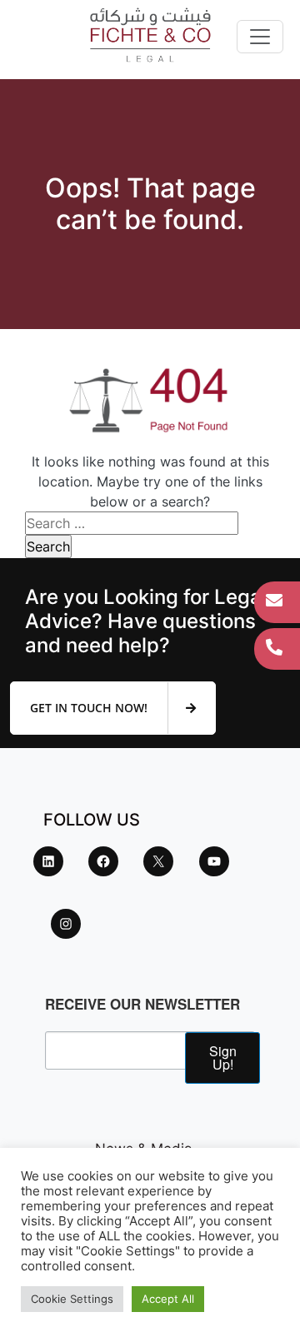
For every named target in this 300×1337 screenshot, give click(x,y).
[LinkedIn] (48, 861)
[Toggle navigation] (260, 36)
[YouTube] (214, 861)
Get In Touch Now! (90, 708)
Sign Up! (223, 1057)
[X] (158, 861)
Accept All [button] (168, 1298)
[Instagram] (66, 924)
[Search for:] (131, 523)
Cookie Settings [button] (72, 1298)
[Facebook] (103, 861)
